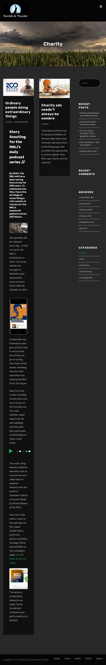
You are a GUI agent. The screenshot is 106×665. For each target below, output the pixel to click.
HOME (57, 658)
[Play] (11, 451)
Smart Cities (85, 265)
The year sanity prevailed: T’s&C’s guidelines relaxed (88, 133)
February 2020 (86, 209)
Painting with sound (88, 151)
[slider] (27, 453)
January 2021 (85, 203)
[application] (18, 451)
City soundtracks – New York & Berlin (90, 143)
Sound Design (86, 271)
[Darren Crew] (15, 11)
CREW (67, 658)
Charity (9, 122)
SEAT (82, 259)
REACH (99, 658)
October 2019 (85, 216)
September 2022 (87, 197)
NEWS (78, 658)
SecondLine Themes (40, 659)
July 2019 (83, 228)
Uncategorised (21, 122)
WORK (88, 658)
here (17, 554)
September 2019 (87, 222)
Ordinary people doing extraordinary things (89, 114)
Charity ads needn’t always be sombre (88, 123)
